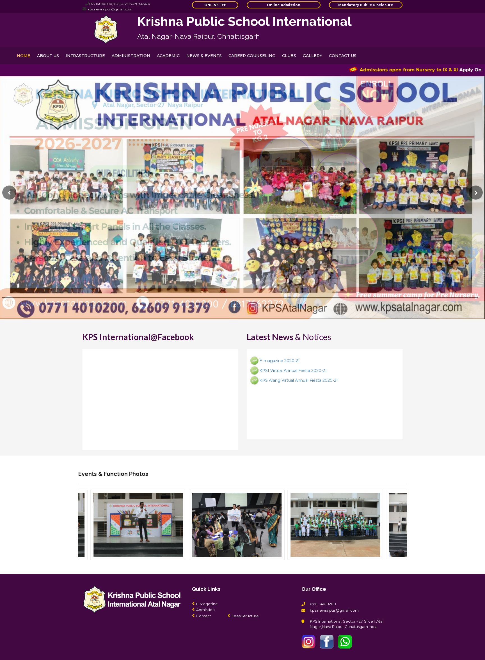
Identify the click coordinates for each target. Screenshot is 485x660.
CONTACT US (342, 55)
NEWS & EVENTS (204, 55)
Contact (203, 616)
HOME (23, 55)
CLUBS (289, 55)
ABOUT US (48, 55)
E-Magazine (207, 604)
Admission (205, 609)
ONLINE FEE (215, 5)
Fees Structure (245, 616)
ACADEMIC (168, 55)
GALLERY (312, 55)
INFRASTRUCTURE (85, 55)
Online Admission (283, 5)
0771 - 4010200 (323, 604)
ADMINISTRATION (131, 55)
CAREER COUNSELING (251, 55)
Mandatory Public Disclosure (365, 5)
